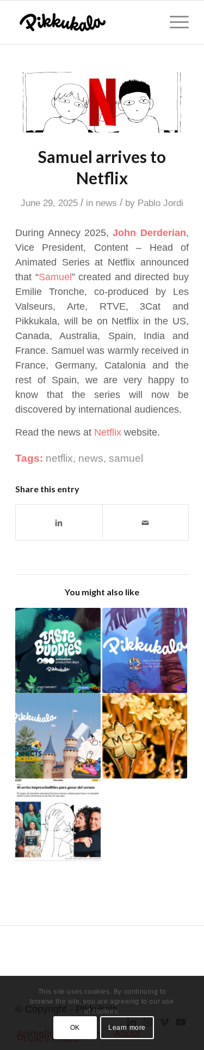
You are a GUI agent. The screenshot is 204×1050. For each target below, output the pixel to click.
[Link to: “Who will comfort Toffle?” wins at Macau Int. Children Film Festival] (144, 735)
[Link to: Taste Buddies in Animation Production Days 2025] (57, 650)
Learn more (127, 1027)
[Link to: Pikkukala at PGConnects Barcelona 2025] (57, 735)
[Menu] (174, 22)
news (106, 203)
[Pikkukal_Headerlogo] (84, 22)
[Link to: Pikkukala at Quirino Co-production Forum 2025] (144, 650)
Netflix (107, 432)
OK (75, 1027)
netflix (59, 458)
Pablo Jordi (160, 203)
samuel (126, 458)
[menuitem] (174, 22)
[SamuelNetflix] (102, 102)
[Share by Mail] (145, 522)
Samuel (55, 276)
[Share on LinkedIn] (59, 522)
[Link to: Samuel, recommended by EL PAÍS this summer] (57, 821)
